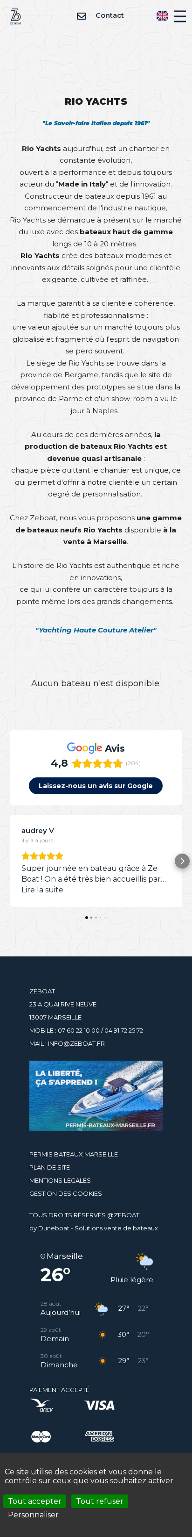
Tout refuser (99, 1501)
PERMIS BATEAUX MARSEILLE (73, 1154)
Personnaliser (33, 1514)
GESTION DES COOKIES (65, 1193)
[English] (162, 15)
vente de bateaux (131, 1228)
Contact (109, 15)
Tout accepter (35, 1501)
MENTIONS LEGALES (60, 1180)
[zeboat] (15, 15)
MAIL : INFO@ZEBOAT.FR (67, 1043)
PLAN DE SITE (49, 1167)
